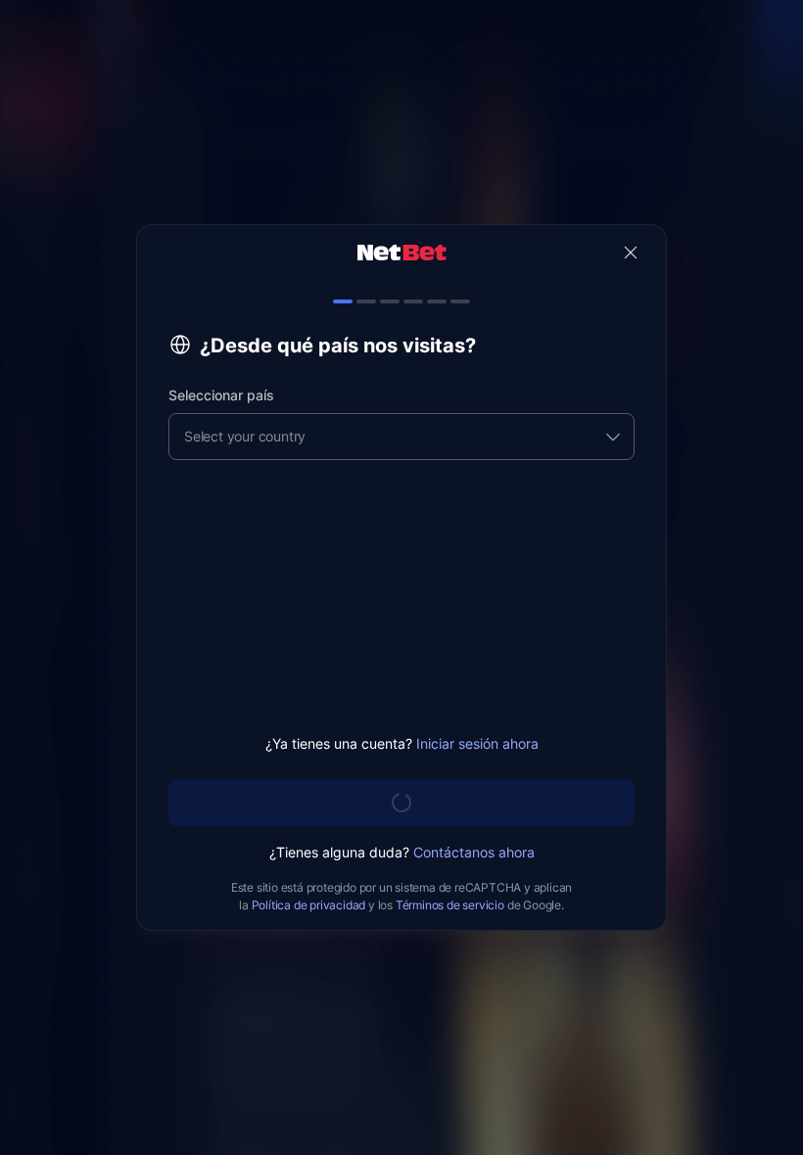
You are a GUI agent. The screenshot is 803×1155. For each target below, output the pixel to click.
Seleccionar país (221, 395)
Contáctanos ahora (474, 852)
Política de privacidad (309, 905)
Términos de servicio (450, 905)
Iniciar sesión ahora (477, 743)
